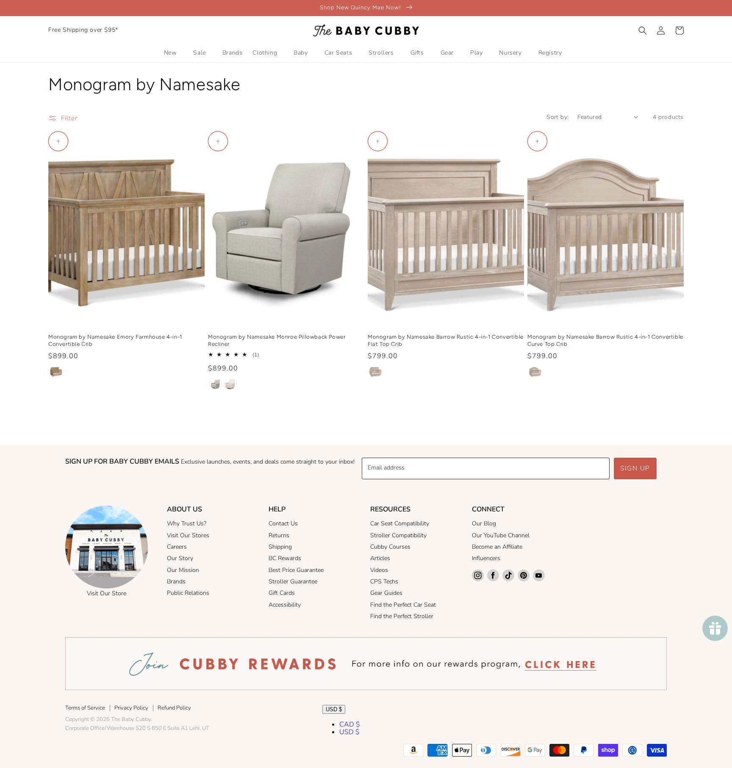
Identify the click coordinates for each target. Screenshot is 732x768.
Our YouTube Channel (501, 535)
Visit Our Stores (188, 535)
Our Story (180, 558)
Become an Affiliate (497, 547)
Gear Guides (386, 593)
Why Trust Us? (186, 523)
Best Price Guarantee (296, 570)
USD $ (334, 709)
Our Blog (484, 523)
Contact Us (283, 523)
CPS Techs (384, 581)
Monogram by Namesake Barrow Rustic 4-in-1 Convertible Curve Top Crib (605, 340)
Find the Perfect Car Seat (403, 605)
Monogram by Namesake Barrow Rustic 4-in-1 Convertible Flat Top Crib (446, 340)
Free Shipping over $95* (83, 30)
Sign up (635, 468)
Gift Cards (282, 593)
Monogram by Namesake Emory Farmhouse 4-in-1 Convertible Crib (115, 340)
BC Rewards (285, 558)
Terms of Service (85, 708)
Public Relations (188, 593)
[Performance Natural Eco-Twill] (230, 384)
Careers (177, 547)
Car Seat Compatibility (399, 523)
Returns (279, 535)
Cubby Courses (390, 547)
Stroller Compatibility (398, 535)
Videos (379, 570)
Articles (380, 558)
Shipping (280, 547)
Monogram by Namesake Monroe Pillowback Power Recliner (276, 340)
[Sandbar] (375, 371)
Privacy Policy (131, 708)
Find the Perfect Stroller (401, 616)
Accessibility (285, 605)
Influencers (486, 558)
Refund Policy (174, 708)
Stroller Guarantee (293, 581)
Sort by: (557, 117)
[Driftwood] (56, 371)
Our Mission (183, 570)
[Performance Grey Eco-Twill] (215, 384)
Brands (176, 581)
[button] (642, 30)
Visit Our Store (106, 593)
